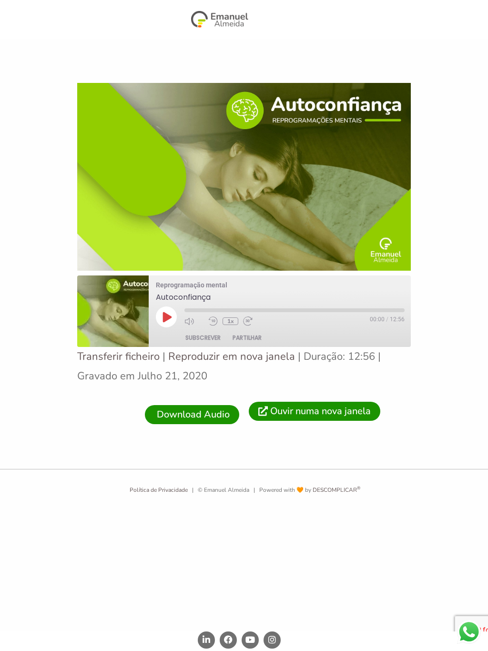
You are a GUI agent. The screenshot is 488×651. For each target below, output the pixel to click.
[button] (293, 20)
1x (230, 321)
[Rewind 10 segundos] (213, 321)
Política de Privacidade (158, 490)
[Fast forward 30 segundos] (252, 321)
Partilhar (247, 338)
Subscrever (203, 338)
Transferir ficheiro (118, 356)
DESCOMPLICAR (336, 490)
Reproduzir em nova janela (231, 356)
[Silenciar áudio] (193, 321)
